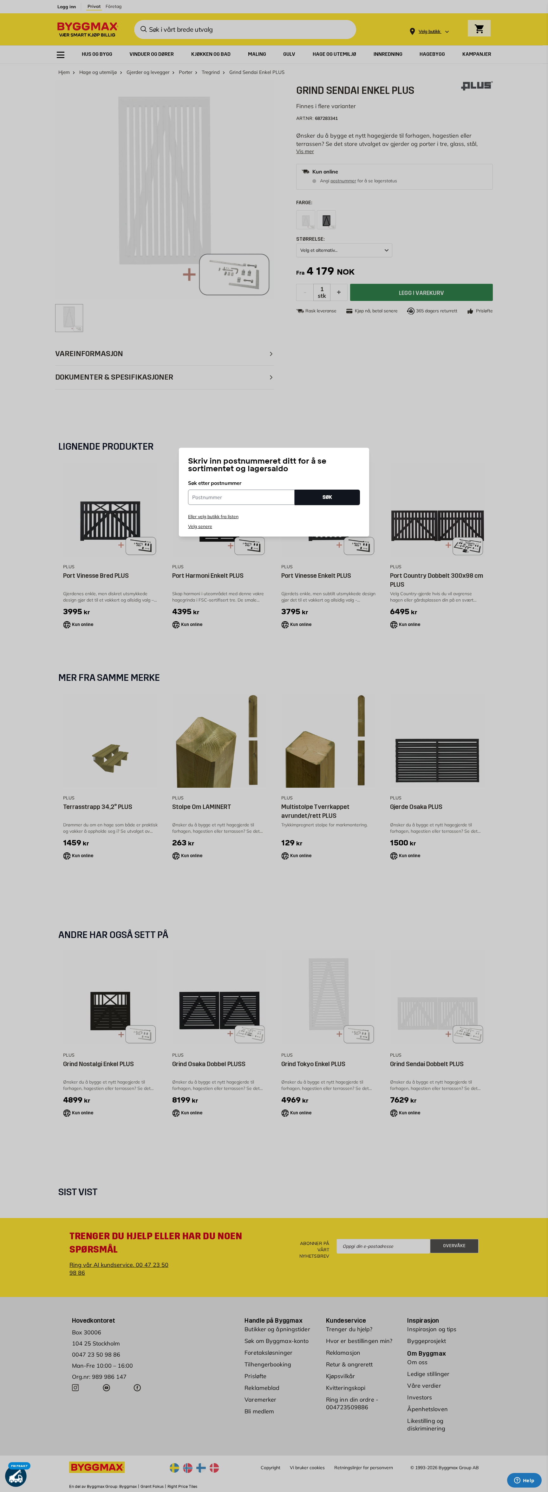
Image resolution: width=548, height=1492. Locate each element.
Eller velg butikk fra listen (213, 516)
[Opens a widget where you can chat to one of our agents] (524, 1481)
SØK (327, 497)
